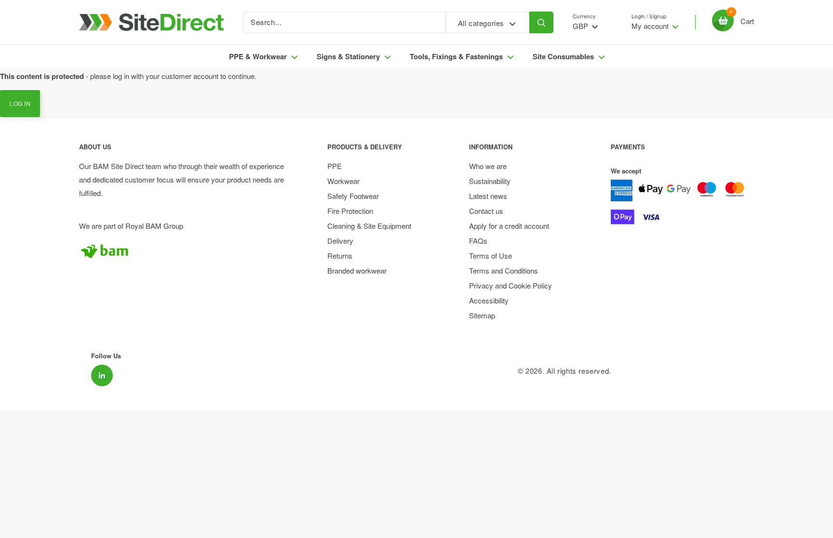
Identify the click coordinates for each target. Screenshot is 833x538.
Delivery (340, 241)
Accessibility (489, 300)
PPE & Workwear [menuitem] (258, 56)
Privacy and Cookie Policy (510, 285)
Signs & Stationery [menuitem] (348, 56)
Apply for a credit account (509, 226)
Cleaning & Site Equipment (369, 226)
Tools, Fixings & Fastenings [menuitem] (456, 56)
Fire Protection (350, 211)
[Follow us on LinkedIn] (102, 375)
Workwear (343, 181)
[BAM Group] (186, 251)
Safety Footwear (353, 196)
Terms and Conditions (503, 270)
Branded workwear (357, 270)
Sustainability (490, 181)
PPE (334, 166)
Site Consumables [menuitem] (563, 56)
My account (651, 26)
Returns (339, 255)
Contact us (486, 211)
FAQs (478, 241)
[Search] (541, 22)
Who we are (488, 166)
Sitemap (482, 315)
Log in (20, 103)
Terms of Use (490, 255)
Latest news (488, 196)
